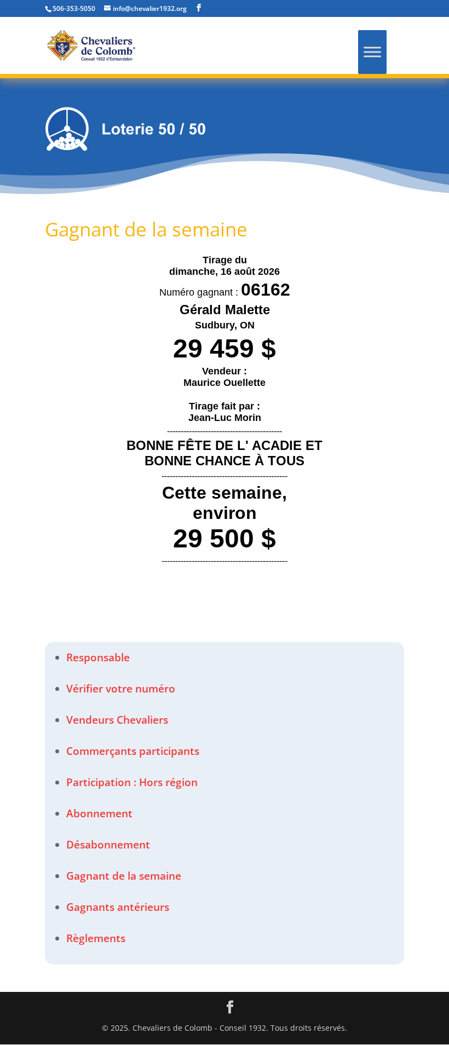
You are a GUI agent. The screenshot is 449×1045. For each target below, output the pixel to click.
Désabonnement (108, 845)
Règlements (95, 938)
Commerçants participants (132, 751)
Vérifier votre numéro (120, 689)
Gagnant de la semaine (123, 876)
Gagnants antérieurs (117, 907)
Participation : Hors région (132, 782)
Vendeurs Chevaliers (117, 720)
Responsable (98, 657)
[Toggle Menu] (372, 52)
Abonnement (99, 813)
